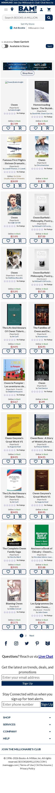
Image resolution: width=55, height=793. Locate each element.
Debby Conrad (15, 609)
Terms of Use (27, 764)
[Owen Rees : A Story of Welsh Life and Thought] (42, 425)
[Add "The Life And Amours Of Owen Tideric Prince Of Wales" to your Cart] (20, 351)
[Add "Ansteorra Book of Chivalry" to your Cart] (48, 571)
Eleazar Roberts (42, 447)
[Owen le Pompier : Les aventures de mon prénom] (14, 369)
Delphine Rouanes (15, 391)
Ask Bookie (19, 27)
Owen (14, 104)
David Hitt (36, 113)
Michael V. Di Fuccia (43, 226)
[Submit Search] (49, 18)
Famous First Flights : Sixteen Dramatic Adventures (14, 161)
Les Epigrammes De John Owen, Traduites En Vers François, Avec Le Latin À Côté (42, 605)
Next (31, 635)
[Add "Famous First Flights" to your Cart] (20, 185)
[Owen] (14, 91)
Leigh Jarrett (15, 222)
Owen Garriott (47, 113)
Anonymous (43, 336)
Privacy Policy (27, 768)
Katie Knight (15, 110)
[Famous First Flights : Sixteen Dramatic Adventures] (14, 146)
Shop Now (27, 73)
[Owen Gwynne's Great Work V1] (14, 425)
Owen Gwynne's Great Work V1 (14, 440)
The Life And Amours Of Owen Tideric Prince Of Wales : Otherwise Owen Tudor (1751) (14, 329)
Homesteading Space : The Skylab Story (41, 106)
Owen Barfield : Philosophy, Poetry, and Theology (42, 219)
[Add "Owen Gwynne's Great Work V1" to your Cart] (20, 461)
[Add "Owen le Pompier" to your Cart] (20, 406)
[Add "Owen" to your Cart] (20, 128)
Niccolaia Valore (40, 557)
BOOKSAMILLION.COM (32, 761)
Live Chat (45, 656)
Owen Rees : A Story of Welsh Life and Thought (41, 440)
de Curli (15, 336)
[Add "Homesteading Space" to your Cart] (48, 128)
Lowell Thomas (11, 168)
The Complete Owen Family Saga (14, 550)
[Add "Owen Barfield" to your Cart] (48, 241)
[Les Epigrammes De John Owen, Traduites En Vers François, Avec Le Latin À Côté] (41, 590)
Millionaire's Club (36, 28)
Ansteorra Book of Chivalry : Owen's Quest (41, 550)
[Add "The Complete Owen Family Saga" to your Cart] (20, 571)
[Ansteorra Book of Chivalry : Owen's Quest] (42, 535)
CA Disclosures (43, 764)
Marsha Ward (15, 557)
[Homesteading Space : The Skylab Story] (42, 91)
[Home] (27, 9)
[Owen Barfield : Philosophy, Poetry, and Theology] (42, 204)
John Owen (43, 612)
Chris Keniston (43, 165)
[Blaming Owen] (14, 590)
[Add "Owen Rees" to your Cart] (48, 461)
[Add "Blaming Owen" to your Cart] (20, 627)
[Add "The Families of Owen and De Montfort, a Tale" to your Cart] (48, 351)
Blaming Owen (14, 603)
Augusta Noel (15, 447)
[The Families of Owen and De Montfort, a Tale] (42, 314)
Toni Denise (43, 388)
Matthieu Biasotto (15, 278)
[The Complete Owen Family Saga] (14, 535)
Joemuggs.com (10, 764)
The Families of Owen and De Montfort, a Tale (41, 329)
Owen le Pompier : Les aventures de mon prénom (14, 384)
